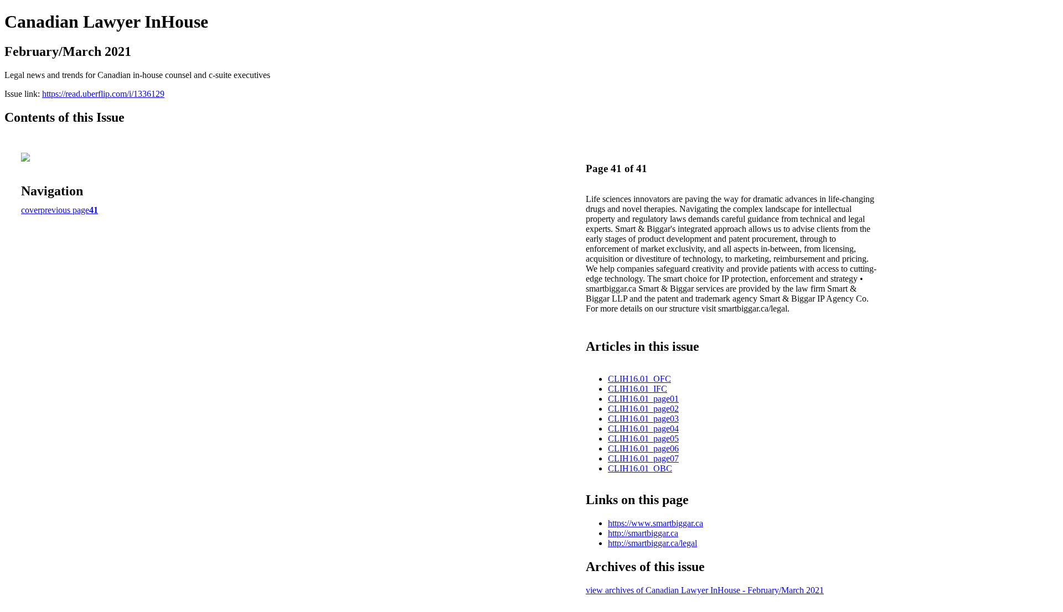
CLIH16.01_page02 (643, 408)
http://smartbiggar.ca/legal (652, 543)
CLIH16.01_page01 (643, 398)
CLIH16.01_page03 (643, 418)
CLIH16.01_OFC (639, 378)
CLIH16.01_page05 (643, 438)
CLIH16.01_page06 (643, 448)
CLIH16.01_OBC (640, 468)
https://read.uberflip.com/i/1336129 (103, 93)
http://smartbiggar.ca (643, 533)
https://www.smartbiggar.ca (655, 523)
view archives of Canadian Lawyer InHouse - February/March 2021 (705, 590)
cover (30, 210)
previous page (64, 210)
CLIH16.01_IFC (637, 388)
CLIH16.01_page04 (643, 428)
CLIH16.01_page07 (643, 458)
